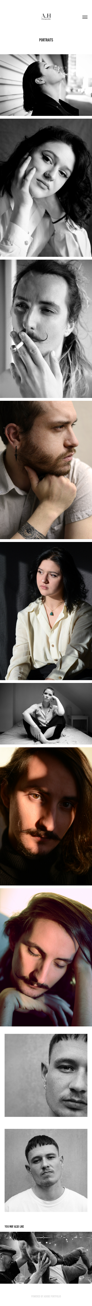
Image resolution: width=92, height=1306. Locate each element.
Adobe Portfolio (52, 1296)
